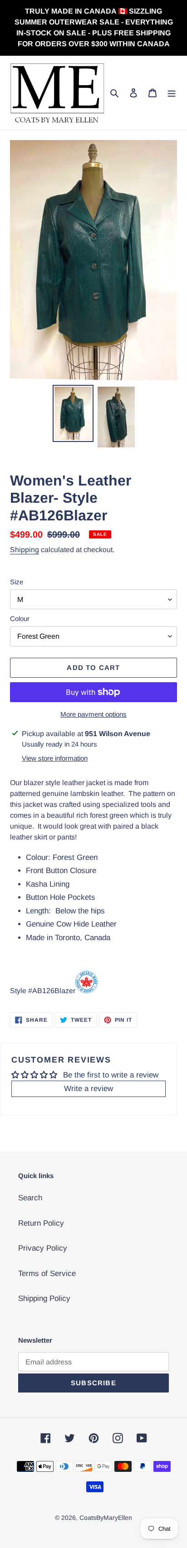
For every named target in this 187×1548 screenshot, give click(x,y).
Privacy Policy (42, 1248)
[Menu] (171, 92)
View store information (55, 758)
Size (16, 582)
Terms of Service (47, 1273)
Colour (20, 618)
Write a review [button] (88, 1088)
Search (30, 1198)
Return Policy (41, 1223)
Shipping (24, 549)
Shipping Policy (44, 1298)
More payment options (93, 714)
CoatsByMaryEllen (105, 1517)
